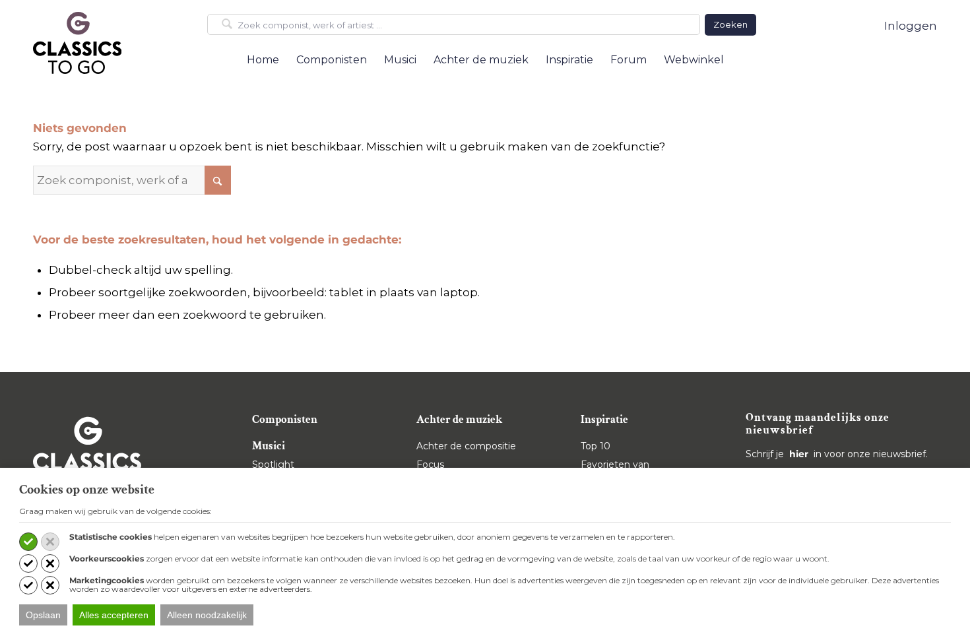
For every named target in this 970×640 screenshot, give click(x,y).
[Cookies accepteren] (28, 541)
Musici (268, 446)
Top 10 (595, 446)
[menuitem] (263, 60)
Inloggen (910, 25)
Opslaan (43, 615)
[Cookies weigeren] (50, 541)
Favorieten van (615, 464)
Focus (430, 464)
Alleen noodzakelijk (207, 615)
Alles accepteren (113, 615)
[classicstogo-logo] (77, 42)
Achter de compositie (466, 446)
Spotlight (273, 464)
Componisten (284, 419)
